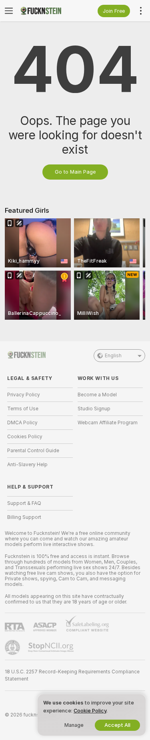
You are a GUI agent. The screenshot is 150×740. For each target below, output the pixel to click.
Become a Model (97, 395)
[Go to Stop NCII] (51, 647)
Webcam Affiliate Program (108, 422)
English (113, 355)
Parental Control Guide (33, 450)
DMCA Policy (22, 422)
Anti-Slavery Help (27, 464)
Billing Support (24, 517)
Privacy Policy (23, 395)
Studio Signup (94, 409)
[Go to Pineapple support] (13, 647)
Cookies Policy (24, 436)
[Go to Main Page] (46, 10)
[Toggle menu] (9, 11)
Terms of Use (22, 409)
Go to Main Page (75, 172)
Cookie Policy (90, 711)
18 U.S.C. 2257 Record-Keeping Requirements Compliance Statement (72, 675)
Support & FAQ (24, 503)
